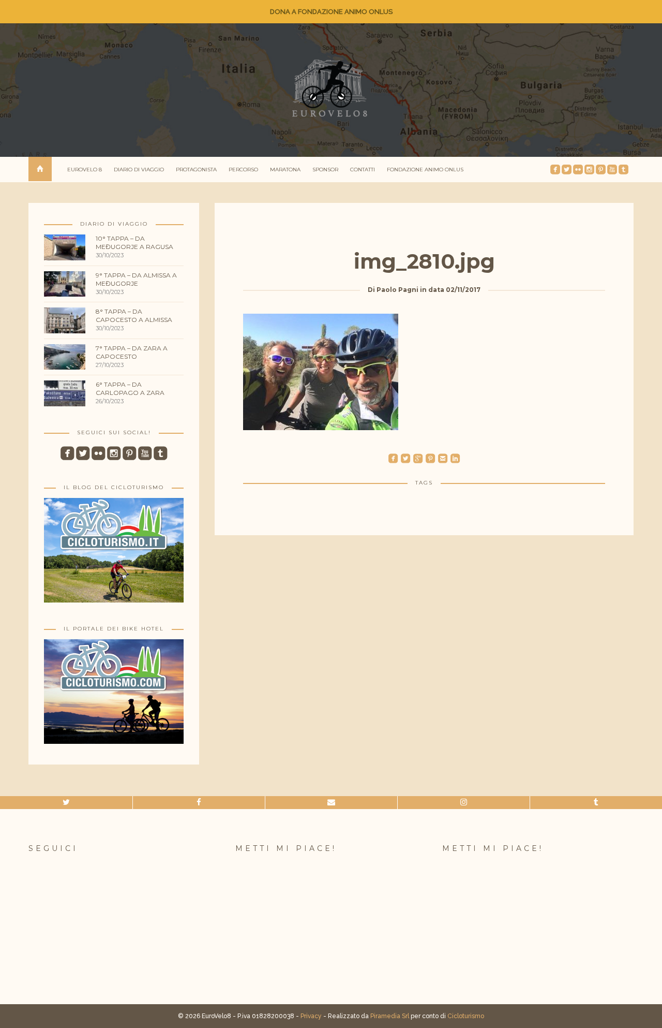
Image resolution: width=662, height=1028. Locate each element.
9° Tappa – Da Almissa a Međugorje (136, 279)
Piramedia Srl (389, 1016)
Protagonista (196, 169)
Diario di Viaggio (139, 169)
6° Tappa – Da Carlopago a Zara (130, 388)
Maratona (285, 169)
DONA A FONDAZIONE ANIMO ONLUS (331, 12)
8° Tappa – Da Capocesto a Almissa (134, 315)
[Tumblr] (596, 802)
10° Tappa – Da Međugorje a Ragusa (134, 242)
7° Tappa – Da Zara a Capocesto (132, 352)
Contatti (362, 169)
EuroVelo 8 (84, 169)
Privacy (311, 1016)
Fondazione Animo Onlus (425, 169)
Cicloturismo (465, 1016)
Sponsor (325, 169)
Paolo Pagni (397, 289)
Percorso (243, 169)
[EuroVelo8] (331, 88)
